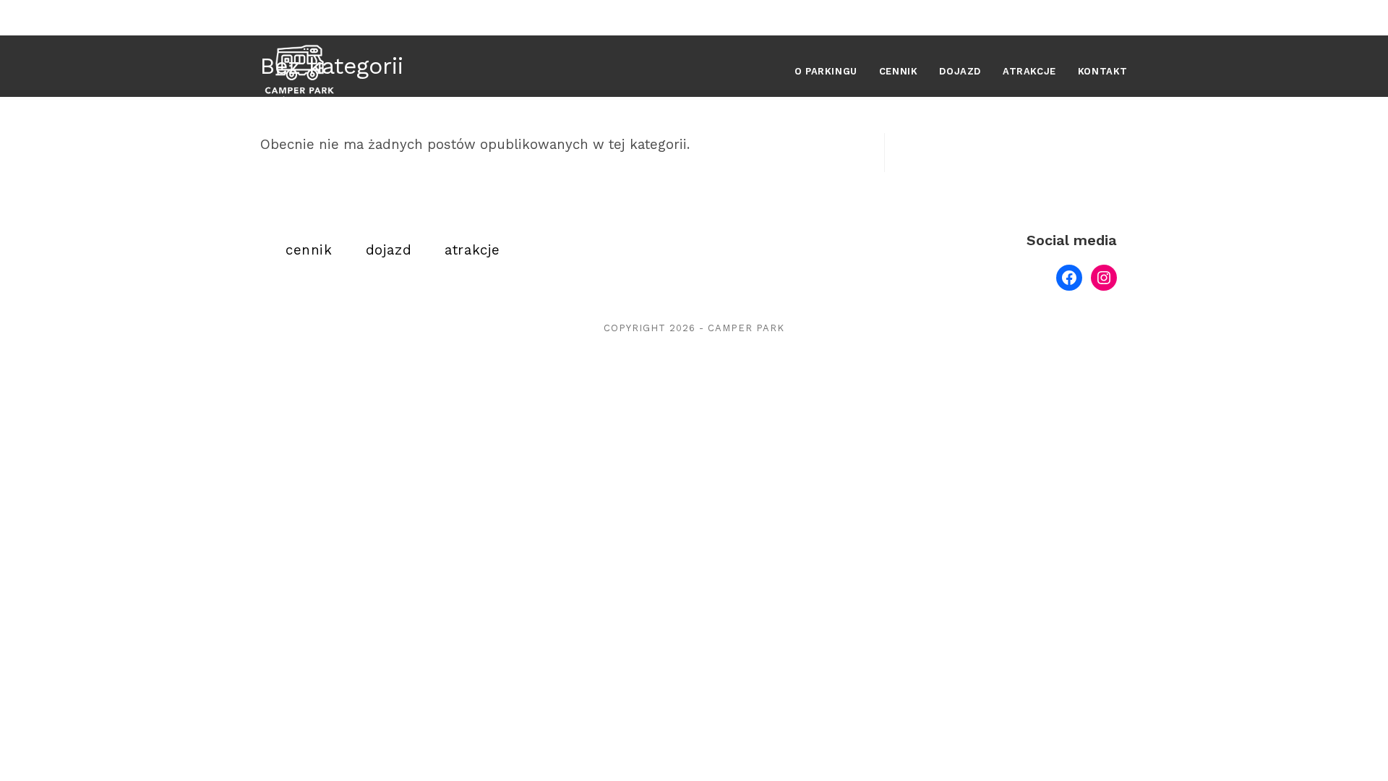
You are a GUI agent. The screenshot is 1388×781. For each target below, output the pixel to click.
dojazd (389, 250)
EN (1117, 17)
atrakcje (472, 250)
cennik (309, 250)
